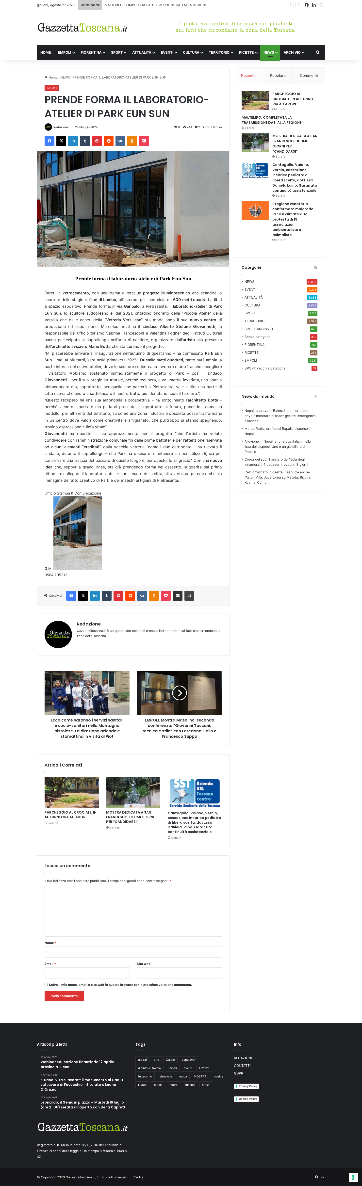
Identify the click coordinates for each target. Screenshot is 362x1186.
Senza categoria (257, 337)
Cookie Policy (248, 1099)
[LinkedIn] (73, 141)
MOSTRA (200, 1076)
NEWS (268, 52)
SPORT (117, 52)
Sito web (143, 964)
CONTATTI (242, 1066)
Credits (138, 1177)
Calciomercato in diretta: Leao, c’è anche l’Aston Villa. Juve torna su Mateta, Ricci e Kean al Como (278, 477)
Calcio (170, 1059)
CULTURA (191, 52)
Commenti (309, 75)
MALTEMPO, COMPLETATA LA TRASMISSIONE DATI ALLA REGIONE (271, 120)
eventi (188, 1068)
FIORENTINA (91, 52)
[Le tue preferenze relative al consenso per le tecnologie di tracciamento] (353, 1177)
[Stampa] (189, 596)
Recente (248, 75)
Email (50, 964)
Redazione (60, 127)
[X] (61, 141)
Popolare (278, 75)
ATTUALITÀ (141, 52)
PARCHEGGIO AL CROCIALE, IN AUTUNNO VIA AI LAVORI (71, 814)
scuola (158, 1085)
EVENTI (167, 52)
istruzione (165, 1076)
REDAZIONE (243, 1058)
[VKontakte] (120, 141)
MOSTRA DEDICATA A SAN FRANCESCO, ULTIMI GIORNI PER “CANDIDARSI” (162, 5)
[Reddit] (109, 141)
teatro (173, 1085)
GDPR (238, 1073)
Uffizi (206, 1085)
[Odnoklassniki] (132, 141)
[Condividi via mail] (177, 596)
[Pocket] (144, 141)
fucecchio (145, 1076)
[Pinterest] (97, 141)
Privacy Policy (248, 1086)
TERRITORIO (219, 52)
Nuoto (142, 1085)
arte (156, 1059)
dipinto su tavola (149, 1068)
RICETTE (246, 52)
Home (53, 77)
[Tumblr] (85, 141)
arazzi (142, 1059)
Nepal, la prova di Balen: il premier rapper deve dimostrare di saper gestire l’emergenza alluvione (280, 416)
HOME (45, 52)
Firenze (204, 1068)
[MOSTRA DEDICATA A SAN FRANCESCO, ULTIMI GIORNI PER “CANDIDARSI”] (133, 792)
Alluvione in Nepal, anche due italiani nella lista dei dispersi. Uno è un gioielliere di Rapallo (278, 446)
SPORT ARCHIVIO (259, 329)
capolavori (189, 1059)
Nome (50, 943)
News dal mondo (258, 396)
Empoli (172, 1068)
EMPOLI (64, 52)
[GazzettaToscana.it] (82, 27)
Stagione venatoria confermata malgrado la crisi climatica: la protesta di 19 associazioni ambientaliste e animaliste (292, 219)
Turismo (189, 1085)
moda (183, 1076)
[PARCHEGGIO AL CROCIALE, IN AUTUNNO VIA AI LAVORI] (72, 792)
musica (218, 1076)
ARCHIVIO (292, 52)
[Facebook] (49, 141)
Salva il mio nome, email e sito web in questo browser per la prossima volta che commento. (120, 985)
